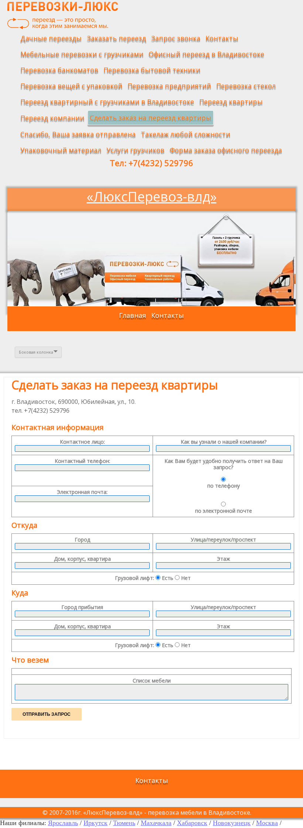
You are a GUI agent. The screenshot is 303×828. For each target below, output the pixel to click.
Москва (267, 823)
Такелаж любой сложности (185, 134)
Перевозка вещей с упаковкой (71, 85)
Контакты (221, 38)
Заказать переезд (116, 38)
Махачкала (156, 823)
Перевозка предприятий (169, 85)
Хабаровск (192, 823)
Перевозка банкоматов (59, 69)
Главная (132, 315)
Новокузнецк (232, 823)
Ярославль (63, 823)
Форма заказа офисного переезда (226, 149)
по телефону (223, 485)
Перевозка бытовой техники (151, 69)
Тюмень (124, 823)
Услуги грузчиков (135, 149)
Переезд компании (52, 117)
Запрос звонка (175, 38)
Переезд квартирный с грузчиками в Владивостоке (107, 101)
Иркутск (96, 823)
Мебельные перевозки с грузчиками (81, 53)
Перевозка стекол (246, 85)
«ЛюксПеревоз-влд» (152, 197)
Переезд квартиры (231, 101)
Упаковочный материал (60, 149)
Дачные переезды (51, 38)
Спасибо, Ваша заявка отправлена (78, 134)
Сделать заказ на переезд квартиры (150, 117)
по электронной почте (223, 510)
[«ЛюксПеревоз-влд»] (62, 15)
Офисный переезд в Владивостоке (206, 53)
